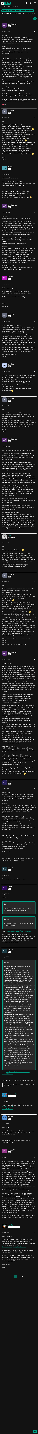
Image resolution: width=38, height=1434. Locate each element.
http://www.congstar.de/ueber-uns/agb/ (18, 931)
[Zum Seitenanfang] (35, 1431)
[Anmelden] (30, 3)
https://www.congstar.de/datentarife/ (13, 1247)
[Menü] (35, 3)
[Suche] (26, 3)
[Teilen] (35, 18)
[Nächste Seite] (22, 1276)
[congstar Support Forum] (6, 3)
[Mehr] (34, 32)
